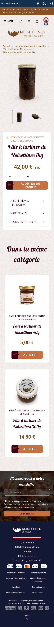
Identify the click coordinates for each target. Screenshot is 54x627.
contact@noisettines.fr (29, 560)
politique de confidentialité (29, 501)
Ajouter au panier (30, 185)
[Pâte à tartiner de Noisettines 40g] (27, 312)
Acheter (30, 354)
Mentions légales (39, 603)
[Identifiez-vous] (29, 21)
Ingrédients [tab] (18, 213)
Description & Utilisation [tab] (19, 203)
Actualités (16, 587)
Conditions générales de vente (31, 600)
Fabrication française (46, 21)
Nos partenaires (38, 587)
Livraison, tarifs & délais (15, 578)
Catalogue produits (38, 573)
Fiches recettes (38, 593)
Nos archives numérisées (15, 593)
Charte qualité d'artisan (16, 573)
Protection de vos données (19, 603)
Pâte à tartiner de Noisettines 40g (27, 329)
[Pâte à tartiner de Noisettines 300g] (27, 407)
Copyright (13, 600)
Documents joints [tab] (23, 222)
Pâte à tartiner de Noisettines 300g (27, 423)
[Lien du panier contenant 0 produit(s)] (37, 21)
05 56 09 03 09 (29, 556)
